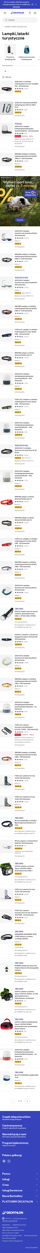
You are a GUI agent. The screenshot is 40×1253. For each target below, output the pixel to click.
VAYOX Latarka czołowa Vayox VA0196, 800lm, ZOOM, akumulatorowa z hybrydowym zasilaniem (27, 995)
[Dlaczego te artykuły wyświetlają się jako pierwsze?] (3, 77)
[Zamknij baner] (36, 4)
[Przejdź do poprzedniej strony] (12, 1101)
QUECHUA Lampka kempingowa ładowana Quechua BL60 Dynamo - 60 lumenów (26, 705)
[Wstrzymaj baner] (32, 4)
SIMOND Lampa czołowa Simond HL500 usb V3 (24, 354)
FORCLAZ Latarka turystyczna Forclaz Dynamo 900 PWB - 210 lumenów (26, 912)
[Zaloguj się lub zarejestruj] (29, 12)
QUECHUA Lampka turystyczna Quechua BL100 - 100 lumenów (26, 233)
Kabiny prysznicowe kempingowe (27, 58)
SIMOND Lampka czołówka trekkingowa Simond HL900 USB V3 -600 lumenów (26, 256)
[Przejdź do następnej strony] (27, 1101)
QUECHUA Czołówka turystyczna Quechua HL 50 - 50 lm (26, 450)
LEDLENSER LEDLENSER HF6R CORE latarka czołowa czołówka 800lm (26, 936)
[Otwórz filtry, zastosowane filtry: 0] (5, 71)
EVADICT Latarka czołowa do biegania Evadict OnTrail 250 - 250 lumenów (27, 637)
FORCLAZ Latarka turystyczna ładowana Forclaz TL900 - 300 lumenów (26, 727)
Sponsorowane (6, 177)
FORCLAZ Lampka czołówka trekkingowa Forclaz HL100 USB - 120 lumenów (26, 332)
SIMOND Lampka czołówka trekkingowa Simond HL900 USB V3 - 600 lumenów (26, 156)
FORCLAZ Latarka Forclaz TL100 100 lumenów (25, 777)
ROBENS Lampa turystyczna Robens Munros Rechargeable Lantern (27, 968)
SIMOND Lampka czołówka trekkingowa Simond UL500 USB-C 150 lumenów (26, 564)
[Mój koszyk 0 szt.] (35, 12)
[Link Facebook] (4, 1161)
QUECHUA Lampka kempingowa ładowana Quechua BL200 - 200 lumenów (24, 377)
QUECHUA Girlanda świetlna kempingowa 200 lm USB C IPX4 (26, 105)
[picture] (6, 87)
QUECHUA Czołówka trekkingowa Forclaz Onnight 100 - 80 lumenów (26, 84)
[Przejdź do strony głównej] (17, 13)
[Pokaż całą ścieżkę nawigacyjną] (3, 27)
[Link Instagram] (9, 1161)
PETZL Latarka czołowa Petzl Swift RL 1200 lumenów (26, 842)
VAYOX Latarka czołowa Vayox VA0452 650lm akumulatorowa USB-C (24, 868)
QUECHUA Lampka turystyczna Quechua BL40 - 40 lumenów (26, 587)
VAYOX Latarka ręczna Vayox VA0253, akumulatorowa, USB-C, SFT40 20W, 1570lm (26, 613)
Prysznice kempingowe (10, 58)
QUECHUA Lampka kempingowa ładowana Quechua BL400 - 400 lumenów (24, 426)
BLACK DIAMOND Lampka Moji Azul (27, 1076)
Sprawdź (20, 220)
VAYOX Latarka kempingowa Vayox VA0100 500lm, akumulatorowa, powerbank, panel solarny (26, 1025)
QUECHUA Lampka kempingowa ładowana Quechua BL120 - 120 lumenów (27, 128)
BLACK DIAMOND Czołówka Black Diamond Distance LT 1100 (26, 823)
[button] (33, 139)
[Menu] (5, 12)
